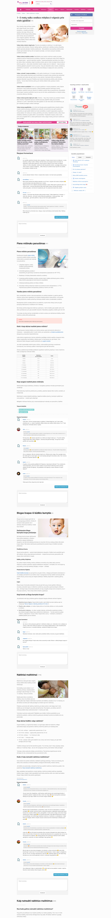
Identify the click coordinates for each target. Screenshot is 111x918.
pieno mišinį (31, 255)
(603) (54, 901)
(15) (32, 21)
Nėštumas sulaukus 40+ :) (79, 190)
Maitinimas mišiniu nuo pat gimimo (80, 181)
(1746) (39, 675)
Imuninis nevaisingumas (80, 178)
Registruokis (84, 32)
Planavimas (35, 9)
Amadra (24, 801)
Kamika (74, 144)
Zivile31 (24, 784)
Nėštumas (43, 9)
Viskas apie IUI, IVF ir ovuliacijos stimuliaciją (81, 120)
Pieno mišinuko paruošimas (31, 243)
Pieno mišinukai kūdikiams (26, 409)
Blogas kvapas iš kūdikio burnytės (34, 513)
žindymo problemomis (57, 332)
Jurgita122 (25, 638)
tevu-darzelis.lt (22, 24)
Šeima (56, 9)
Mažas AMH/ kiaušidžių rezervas (80, 175)
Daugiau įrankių (89, 98)
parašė (28, 204)
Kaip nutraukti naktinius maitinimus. (32, 768)
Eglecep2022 (25, 646)
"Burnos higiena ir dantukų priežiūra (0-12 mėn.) (36, 604)
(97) (47, 243)
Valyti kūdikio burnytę (22, 573)
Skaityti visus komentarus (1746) (60, 874)
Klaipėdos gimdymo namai (80, 187)
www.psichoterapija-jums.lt (22, 779)
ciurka (24, 473)
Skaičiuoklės (69, 9)
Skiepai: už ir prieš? (77, 172)
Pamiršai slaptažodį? (81, 31)
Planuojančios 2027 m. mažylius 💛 (79, 129)
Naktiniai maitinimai (27, 674)
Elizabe (24, 419)
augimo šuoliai (46, 341)
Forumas (76, 9)
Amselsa (74, 110)
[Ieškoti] (50, 3)
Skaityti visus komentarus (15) (61, 217)
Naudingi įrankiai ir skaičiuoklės (79, 84)
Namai (62, 9)
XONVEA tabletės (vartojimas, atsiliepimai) (81, 145)
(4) (52, 513)
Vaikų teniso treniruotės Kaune (78, 111)
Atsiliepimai (90, 9)
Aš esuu (24, 192)
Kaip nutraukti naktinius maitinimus (35, 900)
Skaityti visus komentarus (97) (61, 486)
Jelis (24, 429)
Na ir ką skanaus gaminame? (79, 169)
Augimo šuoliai (23, 412)
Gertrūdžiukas (26, 179)
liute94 (24, 462)
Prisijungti (81, 28)
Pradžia (20, 10)
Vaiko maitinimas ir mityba (33, 13)
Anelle (74, 119)
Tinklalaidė (28, 9)
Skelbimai (83, 9)
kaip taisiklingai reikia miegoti (79, 184)
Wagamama (75, 134)
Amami (74, 128)
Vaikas (50, 9)
